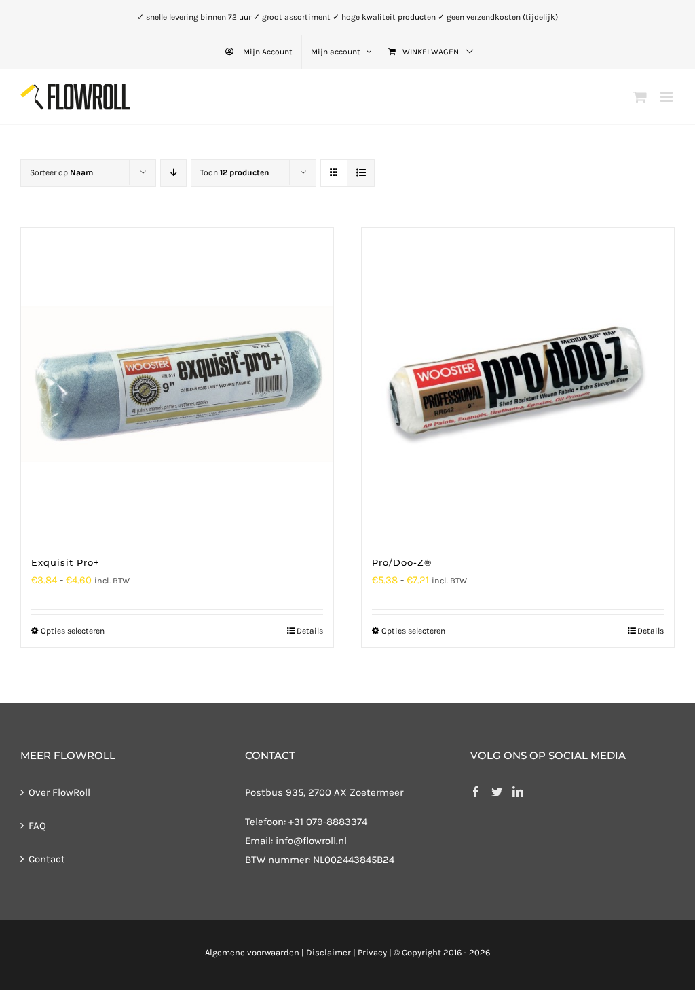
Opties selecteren (73, 631)
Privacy (372, 952)
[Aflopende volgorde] (173, 173)
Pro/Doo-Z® (402, 562)
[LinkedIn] (517, 791)
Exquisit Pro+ (65, 562)
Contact (47, 859)
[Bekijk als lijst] (361, 173)
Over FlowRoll (59, 792)
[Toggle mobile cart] (640, 97)
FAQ (37, 826)
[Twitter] (496, 791)
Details (310, 631)
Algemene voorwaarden (252, 952)
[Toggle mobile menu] (667, 97)
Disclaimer (328, 952)
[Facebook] (475, 791)
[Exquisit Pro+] (177, 384)
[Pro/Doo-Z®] (518, 384)
